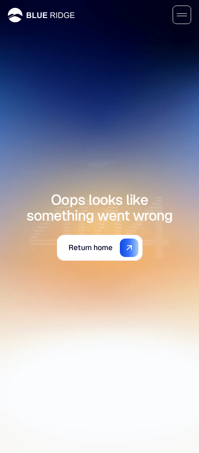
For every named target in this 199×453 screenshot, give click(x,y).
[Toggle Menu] (182, 15)
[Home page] (41, 15)
